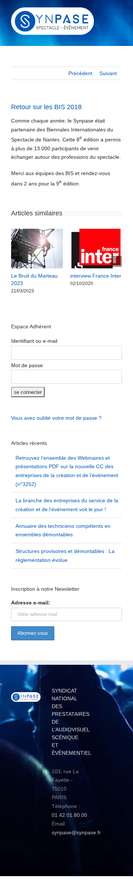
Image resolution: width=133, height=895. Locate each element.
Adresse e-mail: (30, 603)
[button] (16, 261)
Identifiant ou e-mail (34, 341)
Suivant (108, 73)
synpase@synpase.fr (76, 832)
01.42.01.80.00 (69, 815)
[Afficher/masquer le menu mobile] (119, 13)
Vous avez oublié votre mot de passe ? (56, 418)
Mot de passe (27, 365)
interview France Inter (95, 276)
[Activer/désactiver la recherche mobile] (106, 13)
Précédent (80, 73)
